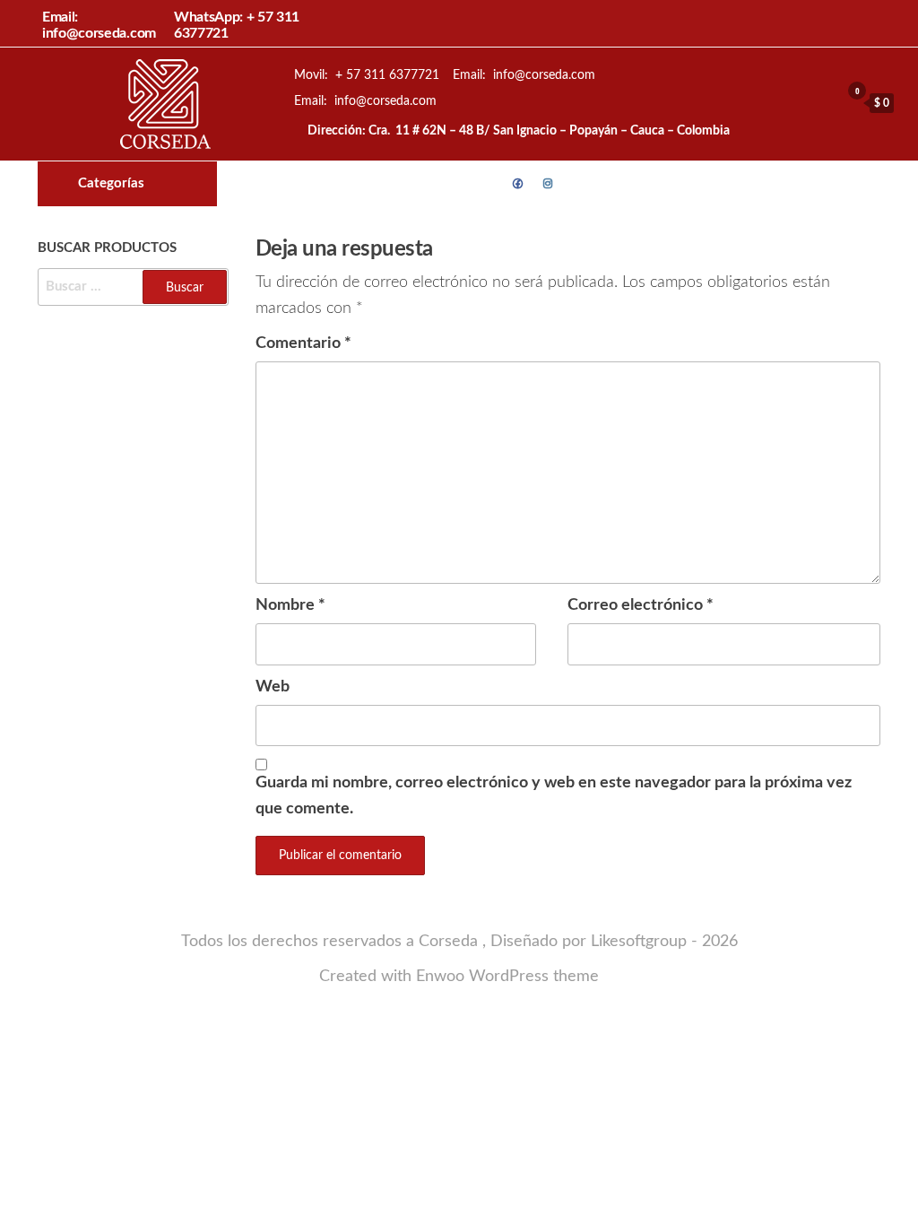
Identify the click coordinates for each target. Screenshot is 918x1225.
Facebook (518, 183)
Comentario (303, 343)
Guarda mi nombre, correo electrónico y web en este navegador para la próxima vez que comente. (553, 796)
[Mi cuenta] (822, 102)
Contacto (579, 183)
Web (272, 687)
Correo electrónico (640, 605)
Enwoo (440, 977)
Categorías (111, 183)
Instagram (548, 183)
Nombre (290, 605)
